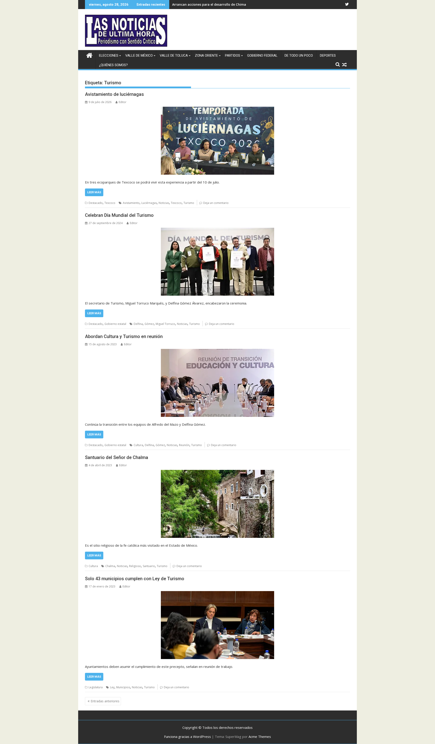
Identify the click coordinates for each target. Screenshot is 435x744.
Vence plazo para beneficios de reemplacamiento (211, 4)
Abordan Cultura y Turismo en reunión (124, 336)
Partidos (232, 55)
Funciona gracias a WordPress (187, 736)
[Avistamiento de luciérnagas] (217, 141)
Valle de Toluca (174, 55)
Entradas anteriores (105, 701)
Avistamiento (131, 203)
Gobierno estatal (115, 324)
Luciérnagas (149, 203)
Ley (112, 687)
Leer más (94, 192)
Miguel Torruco (165, 324)
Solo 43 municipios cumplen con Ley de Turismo (134, 578)
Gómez (149, 324)
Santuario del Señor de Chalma (116, 457)
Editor (122, 102)
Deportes (328, 55)
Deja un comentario (216, 203)
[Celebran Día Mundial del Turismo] (217, 262)
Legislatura (96, 687)
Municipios (123, 687)
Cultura (138, 445)
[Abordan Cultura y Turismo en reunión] (217, 383)
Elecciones (108, 55)
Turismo (189, 203)
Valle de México (139, 55)
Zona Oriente (206, 55)
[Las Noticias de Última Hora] (89, 54)
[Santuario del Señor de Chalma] (217, 504)
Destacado (96, 203)
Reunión (184, 445)
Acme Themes (260, 736)
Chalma (110, 566)
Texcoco (109, 203)
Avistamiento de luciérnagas (114, 94)
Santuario (149, 566)
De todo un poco (299, 55)
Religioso (135, 566)
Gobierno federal (262, 55)
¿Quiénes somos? (113, 65)
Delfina (138, 324)
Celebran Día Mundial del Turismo (119, 215)
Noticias (164, 203)
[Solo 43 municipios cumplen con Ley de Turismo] (217, 625)
